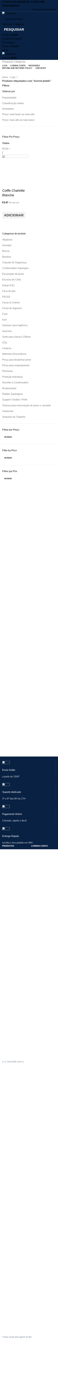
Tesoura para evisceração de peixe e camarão (26, 405)
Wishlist (34, 1154)
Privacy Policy (37, 1229)
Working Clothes (10, 1149)
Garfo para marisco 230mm (16, 337)
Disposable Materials (12, 1154)
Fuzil (4, 314)
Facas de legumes (12, 308)
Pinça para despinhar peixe (16, 359)
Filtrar (8, 437)
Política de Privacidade (42, 954)
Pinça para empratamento (15, 365)
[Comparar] (6, 184)
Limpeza (6, 348)
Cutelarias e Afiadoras (12, 851)
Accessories (8, 1159)
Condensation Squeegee (15, 268)
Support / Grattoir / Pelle (14, 399)
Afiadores (7, 239)
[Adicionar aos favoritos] (6, 208)
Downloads (36, 871)
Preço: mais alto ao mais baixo (18, 120)
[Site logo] (8, 13)
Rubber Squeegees (12, 394)
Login (33, 851)
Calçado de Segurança (14, 262)
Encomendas (37, 861)
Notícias (6, 956)
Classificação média (13, 103)
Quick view (6, 222)
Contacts (6, 1229)
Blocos (6, 251)
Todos (5, 143)
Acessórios (7, 881)
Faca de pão (8, 291)
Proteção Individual (12, 377)
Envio (33, 959)
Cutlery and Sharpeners (13, 1129)
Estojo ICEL (8, 285)
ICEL (5, 342)
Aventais (6, 245)
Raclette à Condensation (15, 382)
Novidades (8, 109)
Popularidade (9, 97)
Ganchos (7, 331)
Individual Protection (11, 1134)
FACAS (6, 296)
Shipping (35, 1235)
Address (35, 1144)
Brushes (6, 257)
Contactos (7, 951)
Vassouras (7, 411)
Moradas (35, 866)
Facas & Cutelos (11, 302)
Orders (34, 1139)
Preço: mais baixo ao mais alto (18, 114)
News (4, 1235)
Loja (13, 77)
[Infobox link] (29, 772)
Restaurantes (9, 388)
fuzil (4, 319)
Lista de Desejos (39, 876)
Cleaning (6, 1144)
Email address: (10, 1041)
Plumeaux (7, 371)
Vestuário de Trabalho (13, 417)
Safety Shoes (8, 1139)
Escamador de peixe (13, 274)
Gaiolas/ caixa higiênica (15, 325)
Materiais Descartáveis (14, 354)
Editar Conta (37, 856)
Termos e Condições (41, 964)
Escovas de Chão (11, 279)
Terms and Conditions (41, 1240)
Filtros (5, 85)
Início (5, 77)
